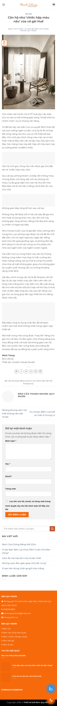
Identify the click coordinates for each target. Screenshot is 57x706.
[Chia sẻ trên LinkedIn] (40, 371)
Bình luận (10, 441)
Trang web (10, 489)
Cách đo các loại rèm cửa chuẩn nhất (21, 558)
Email (8, 476)
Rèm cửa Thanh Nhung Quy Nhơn (35, 30)
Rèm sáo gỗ (8, 640)
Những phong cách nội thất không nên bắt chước (14, 413)
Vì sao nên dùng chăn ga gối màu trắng (23, 568)
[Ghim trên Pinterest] (36, 371)
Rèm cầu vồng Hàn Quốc (14, 632)
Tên (7, 464)
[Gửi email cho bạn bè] (31, 371)
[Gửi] (52, 528)
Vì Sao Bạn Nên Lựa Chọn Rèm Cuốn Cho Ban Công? (26, 551)
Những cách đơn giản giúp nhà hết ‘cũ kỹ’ (24, 563)
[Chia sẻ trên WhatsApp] (16, 371)
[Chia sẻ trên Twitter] (26, 371)
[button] (3, 4)
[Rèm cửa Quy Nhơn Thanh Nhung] (28, 5)
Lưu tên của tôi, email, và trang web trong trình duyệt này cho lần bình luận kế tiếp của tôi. (28, 505)
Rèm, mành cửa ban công (15, 636)
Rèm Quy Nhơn (43, 702)
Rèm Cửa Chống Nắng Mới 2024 (19, 544)
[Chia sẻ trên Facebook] (21, 371)
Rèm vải (6, 628)
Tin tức (28, 14)
